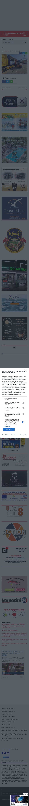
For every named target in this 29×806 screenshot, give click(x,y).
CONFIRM (9, 429)
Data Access (14, 434)
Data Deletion (5, 434)
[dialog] (14, 403)
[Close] (26, 371)
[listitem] (14, 399)
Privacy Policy (23, 434)
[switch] (23, 403)
